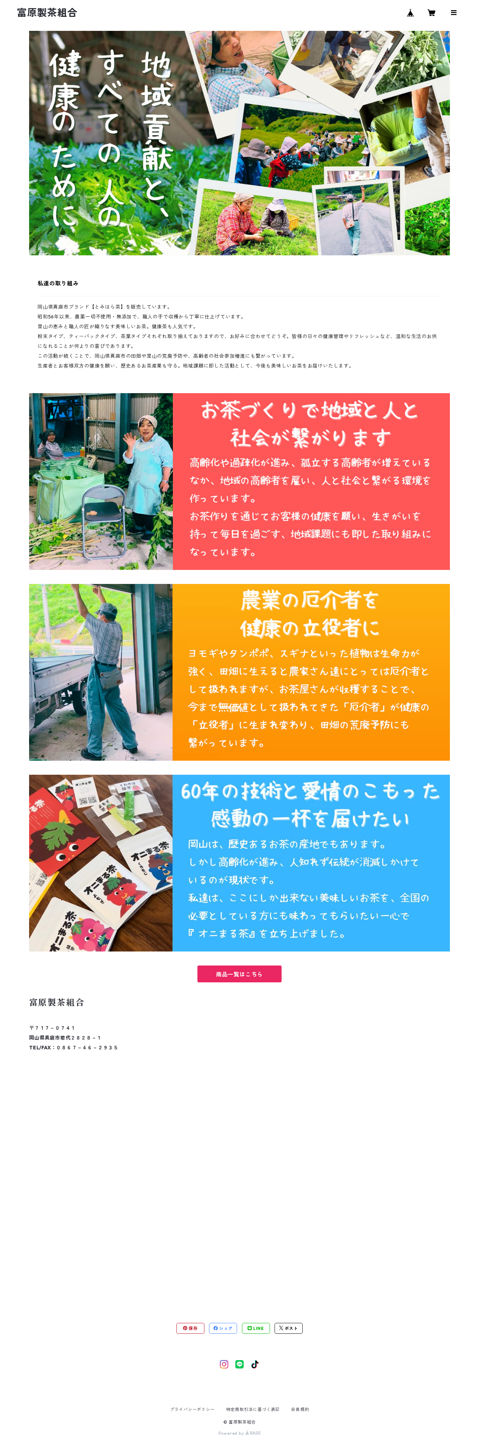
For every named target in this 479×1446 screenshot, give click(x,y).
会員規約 (300, 1409)
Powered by (231, 1433)
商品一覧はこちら (239, 974)
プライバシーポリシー (192, 1409)
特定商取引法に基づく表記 (253, 1409)
